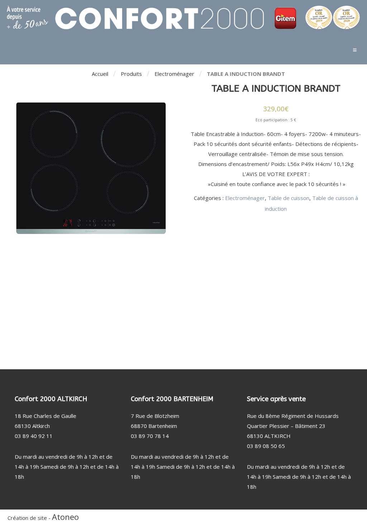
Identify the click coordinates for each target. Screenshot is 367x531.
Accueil (100, 73)
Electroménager (174, 73)
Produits (131, 73)
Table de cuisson (288, 197)
